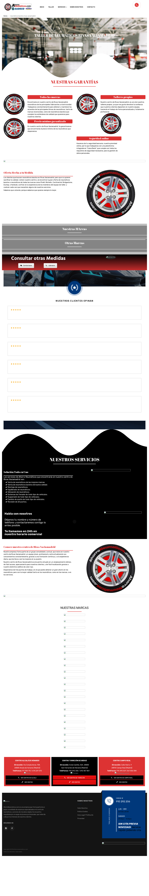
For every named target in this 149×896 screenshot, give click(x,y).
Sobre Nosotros (82, 822)
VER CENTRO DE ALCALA (28, 792)
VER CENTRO (28, 797)
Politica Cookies (82, 826)
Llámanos (52, 280)
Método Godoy (17, 391)
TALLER (51, 21)
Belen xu (15, 337)
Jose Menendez (18, 430)
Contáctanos (27, 280)
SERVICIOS (61, 21)
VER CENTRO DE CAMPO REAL (123, 792)
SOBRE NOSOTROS (76, 21)
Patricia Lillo (17, 373)
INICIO (42, 21)
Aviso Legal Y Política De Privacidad (85, 831)
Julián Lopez (17, 409)
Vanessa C (15, 355)
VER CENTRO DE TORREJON (76, 792)
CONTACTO (91, 21)
